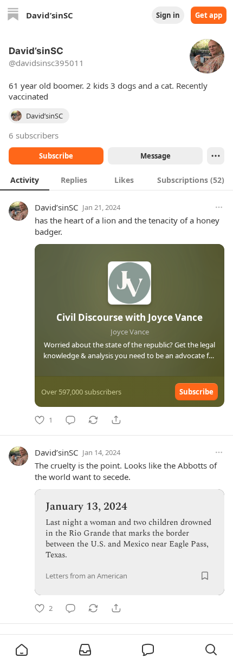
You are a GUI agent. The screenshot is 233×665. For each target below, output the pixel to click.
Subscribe (56, 156)
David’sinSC (56, 207)
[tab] (24, 179)
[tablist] (116, 179)
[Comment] (70, 420)
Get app (208, 15)
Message (155, 156)
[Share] (116, 420)
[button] (21, 650)
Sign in (168, 15)
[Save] (204, 575)
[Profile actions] (215, 155)
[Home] (13, 15)
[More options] (219, 207)
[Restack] (93, 420)
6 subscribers (34, 135)
